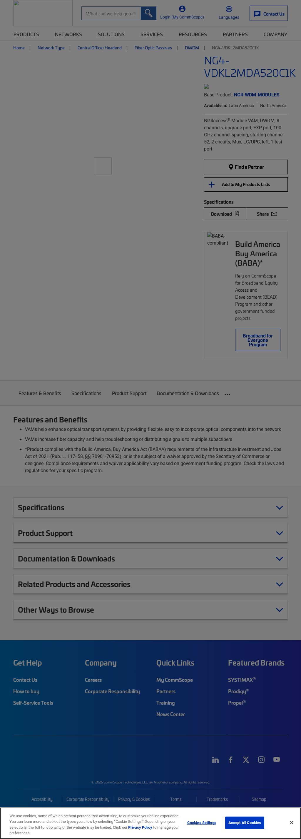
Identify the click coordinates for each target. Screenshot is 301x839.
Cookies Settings (201, 822)
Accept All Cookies (244, 822)
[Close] (291, 822)
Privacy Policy (140, 827)
